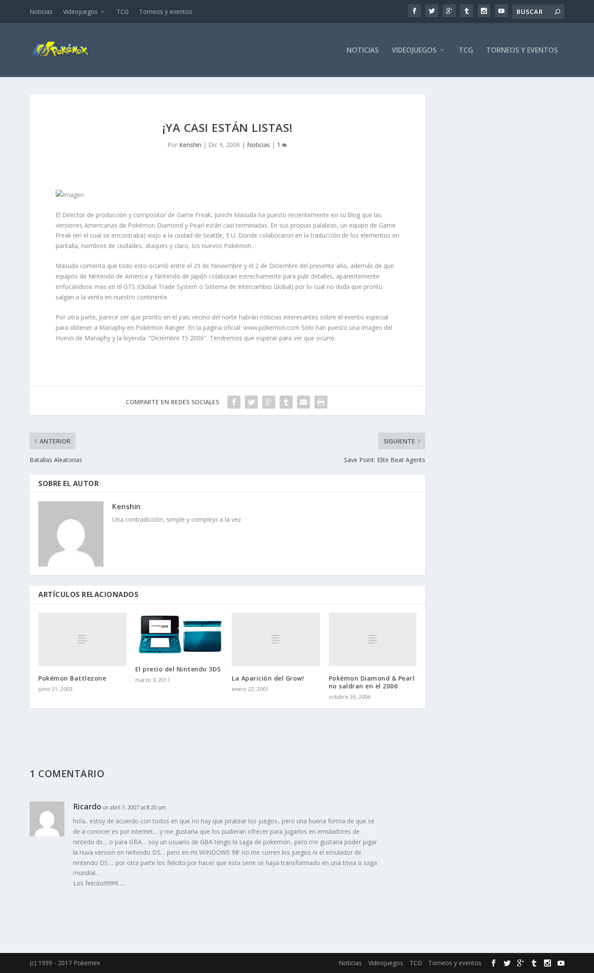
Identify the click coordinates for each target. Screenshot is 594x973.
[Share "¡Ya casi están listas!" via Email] (303, 402)
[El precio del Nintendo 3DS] (179, 635)
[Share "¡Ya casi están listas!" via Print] (321, 402)
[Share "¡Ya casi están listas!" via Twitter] (251, 402)
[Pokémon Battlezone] (82, 639)
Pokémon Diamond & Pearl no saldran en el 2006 (372, 682)
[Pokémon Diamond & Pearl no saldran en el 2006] (373, 639)
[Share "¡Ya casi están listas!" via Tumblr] (286, 402)
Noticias (41, 11)
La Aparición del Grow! (268, 678)
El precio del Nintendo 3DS (178, 669)
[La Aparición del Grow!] (276, 639)
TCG (123, 11)
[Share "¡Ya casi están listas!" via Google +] (268, 402)
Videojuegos (80, 11)
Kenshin (190, 145)
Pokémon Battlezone (72, 678)
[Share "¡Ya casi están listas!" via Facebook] (234, 402)
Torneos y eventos (165, 11)
